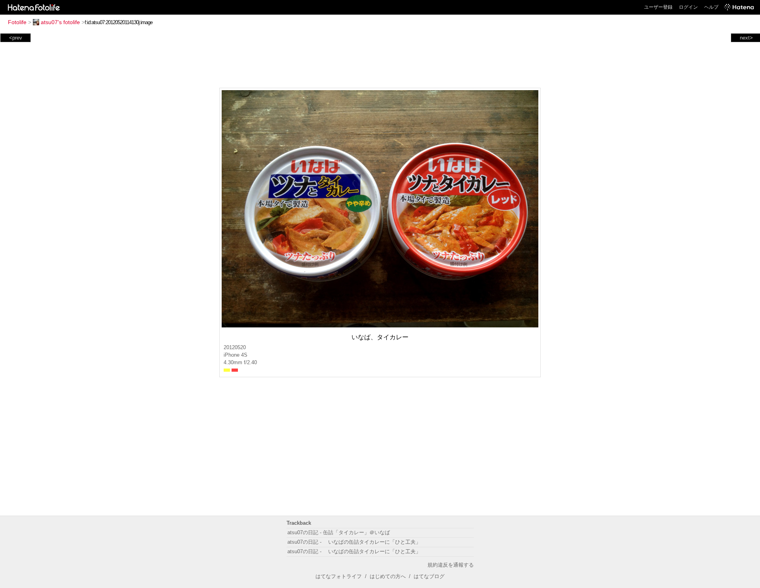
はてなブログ (429, 576)
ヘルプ (711, 7)
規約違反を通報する (451, 565)
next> (746, 38)
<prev (15, 38)
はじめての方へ (388, 576)
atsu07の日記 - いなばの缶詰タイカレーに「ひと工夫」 (354, 542)
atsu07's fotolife (60, 22)
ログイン (688, 7)
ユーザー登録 (658, 7)
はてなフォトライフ (338, 576)
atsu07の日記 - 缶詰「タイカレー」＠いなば (338, 532)
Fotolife (17, 22)
